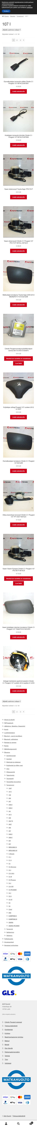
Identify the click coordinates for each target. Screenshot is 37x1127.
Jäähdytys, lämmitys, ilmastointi (14, 726)
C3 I (10, 870)
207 (10, 801)
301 (10, 811)
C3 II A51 (11, 873)
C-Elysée (11, 854)
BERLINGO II (13, 847)
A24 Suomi (7, 1116)
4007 (10, 824)
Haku (18, 1123)
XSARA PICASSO (14, 926)
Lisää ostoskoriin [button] (18, 91)
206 (10, 798)
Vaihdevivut (10, 932)
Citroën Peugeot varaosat (13, 1022)
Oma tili (6, 1123)
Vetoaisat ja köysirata (11, 945)
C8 (9, 906)
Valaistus (9, 935)
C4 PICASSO (13, 890)
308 (10, 818)
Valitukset (8, 1063)
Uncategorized (9, 942)
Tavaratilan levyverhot (13, 782)
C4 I (10, 883)
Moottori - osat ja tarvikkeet (13, 736)
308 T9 (11, 821)
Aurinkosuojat (11, 756)
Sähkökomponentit (10, 749)
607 (10, 841)
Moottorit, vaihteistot (11, 739)
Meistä (7, 1044)
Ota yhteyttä (9, 1048)
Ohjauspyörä (10, 772)
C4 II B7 (11, 886)
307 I (10, 814)
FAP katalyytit (8, 723)
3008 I (10, 805)
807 (10, 844)
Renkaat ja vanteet (10, 742)
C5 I (10, 893)
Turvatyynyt (20, 16)
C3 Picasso (12, 880)
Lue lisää (18, 363)
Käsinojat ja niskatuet (13, 762)
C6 (9, 903)
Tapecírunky (10, 775)
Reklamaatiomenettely (12, 1052)
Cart (28, 1122)
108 (10, 795)
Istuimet (9, 759)
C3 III (10, 877)
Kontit (6, 729)
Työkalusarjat (8, 939)
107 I (10, 792)
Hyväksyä (6, 11)
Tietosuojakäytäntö (11, 1026)
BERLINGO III (13, 850)
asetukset (29, 7)
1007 (10, 788)
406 (10, 828)
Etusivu (6, 16)
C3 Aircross (12, 867)
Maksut (7, 1041)
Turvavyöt (9, 929)
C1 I (10, 857)
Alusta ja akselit (9, 720)
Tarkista (7, 1056)
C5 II (10, 896)
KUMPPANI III (13, 919)
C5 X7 (10, 899)
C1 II (10, 860)
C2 (9, 864)
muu (7, 769)
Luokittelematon (9, 733)
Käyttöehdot (9, 1029)
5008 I (10, 834)
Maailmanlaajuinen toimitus (14, 1037)
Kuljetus (7, 1033)
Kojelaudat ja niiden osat (14, 765)
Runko (6, 746)
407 (10, 831)
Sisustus (12, 16)
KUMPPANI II (13, 916)
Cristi (10, 909)
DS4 (10, 913)
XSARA (11, 922)
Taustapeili (10, 779)
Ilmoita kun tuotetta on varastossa (18, 358)
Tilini (6, 1059)
